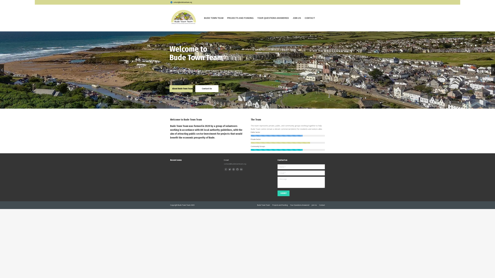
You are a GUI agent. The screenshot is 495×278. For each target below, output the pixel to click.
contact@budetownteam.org (182, 2)
